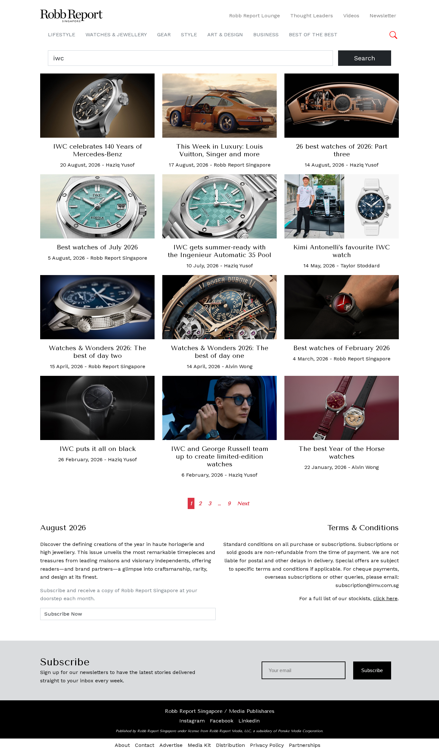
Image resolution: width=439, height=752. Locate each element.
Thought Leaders (311, 16)
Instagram (192, 721)
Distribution (230, 745)
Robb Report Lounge (254, 16)
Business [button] (266, 34)
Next (243, 503)
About (122, 745)
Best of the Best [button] (313, 34)
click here (385, 598)
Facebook (221, 721)
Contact (144, 745)
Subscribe (372, 670)
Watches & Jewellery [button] (116, 34)
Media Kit (199, 745)
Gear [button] (164, 34)
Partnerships (304, 745)
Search (364, 58)
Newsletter (383, 16)
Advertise (171, 745)
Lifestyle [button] (61, 34)
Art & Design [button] (225, 34)
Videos (351, 16)
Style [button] (189, 34)
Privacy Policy (267, 745)
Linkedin (249, 721)
